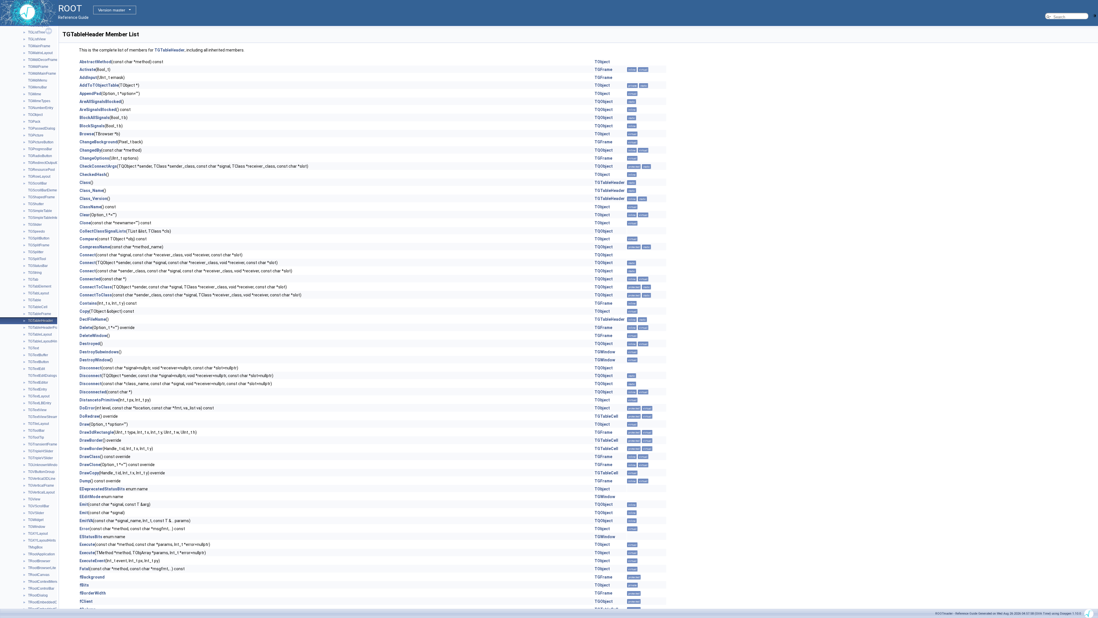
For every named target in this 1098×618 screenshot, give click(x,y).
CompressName (94, 247)
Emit (83, 504)
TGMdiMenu (37, 80)
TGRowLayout (39, 177)
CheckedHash (92, 174)
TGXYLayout (38, 534)
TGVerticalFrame (41, 486)
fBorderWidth (92, 593)
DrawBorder (91, 440)
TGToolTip (36, 437)
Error (84, 528)
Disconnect (90, 368)
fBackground (92, 577)
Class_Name (91, 190)
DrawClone (89, 464)
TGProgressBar (40, 149)
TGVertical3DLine (41, 479)
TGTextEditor (38, 383)
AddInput (88, 77)
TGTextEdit (36, 369)
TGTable (34, 300)
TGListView (37, 39)
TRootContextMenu (43, 582)
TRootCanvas (38, 575)
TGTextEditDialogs (42, 376)
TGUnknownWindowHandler (50, 465)
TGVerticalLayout (41, 492)
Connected (90, 279)
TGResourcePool (41, 170)
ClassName (90, 207)
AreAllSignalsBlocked (100, 101)
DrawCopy (89, 473)
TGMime (34, 94)
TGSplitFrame (38, 245)
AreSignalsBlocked (97, 109)
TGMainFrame (39, 46)
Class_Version (93, 198)
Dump (84, 481)
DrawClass (89, 456)
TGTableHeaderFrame (45, 328)
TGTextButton (38, 362)
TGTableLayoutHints (44, 341)
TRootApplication (41, 554)
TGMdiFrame (38, 67)
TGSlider (35, 225)
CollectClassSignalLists (102, 231)
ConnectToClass (95, 287)
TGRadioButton (40, 156)
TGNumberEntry (40, 108)
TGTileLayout (38, 424)
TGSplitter (35, 252)
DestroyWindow (94, 360)
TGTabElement (39, 286)
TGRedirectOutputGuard (47, 163)
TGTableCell (37, 307)
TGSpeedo (36, 231)
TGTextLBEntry (39, 403)
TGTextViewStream (43, 417)
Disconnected (92, 392)
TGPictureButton (40, 142)
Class (84, 182)
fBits (84, 585)
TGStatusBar (38, 266)
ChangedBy (90, 150)
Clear (84, 215)
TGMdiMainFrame (42, 74)
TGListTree (36, 32)
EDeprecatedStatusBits (102, 489)
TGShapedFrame (41, 197)
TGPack (34, 122)
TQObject (603, 101)
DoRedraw (89, 416)
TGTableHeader (40, 321)
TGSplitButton (38, 238)
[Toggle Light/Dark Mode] (1095, 15)
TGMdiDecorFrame (43, 60)
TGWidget (35, 520)
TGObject (35, 115)
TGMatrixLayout (40, 53)
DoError (87, 408)
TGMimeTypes (39, 101)
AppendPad (90, 93)
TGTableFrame (39, 314)
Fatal (84, 568)
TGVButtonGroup (41, 472)
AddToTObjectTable (98, 85)
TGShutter (36, 204)
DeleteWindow (93, 335)
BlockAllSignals (94, 117)
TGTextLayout (38, 396)
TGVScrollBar (38, 506)
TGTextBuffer (38, 355)
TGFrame (603, 69)
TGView (34, 499)
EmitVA (86, 520)
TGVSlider (36, 513)
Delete (85, 327)
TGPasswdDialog (41, 128)
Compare (88, 239)
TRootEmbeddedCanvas (47, 602)
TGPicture (35, 135)
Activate (87, 69)
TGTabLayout (38, 293)
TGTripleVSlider (40, 458)
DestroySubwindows (99, 352)
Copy (84, 311)
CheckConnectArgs (98, 166)
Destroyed (89, 343)
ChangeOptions (94, 158)
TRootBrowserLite (42, 568)
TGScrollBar (37, 183)
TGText (33, 348)
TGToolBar (36, 431)
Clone (85, 223)
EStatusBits (90, 536)
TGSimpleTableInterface (46, 218)
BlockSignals (92, 126)
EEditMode (89, 496)
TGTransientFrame (42, 444)
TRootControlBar (41, 589)
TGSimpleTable (40, 211)
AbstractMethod (95, 62)
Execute (87, 544)
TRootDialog (38, 595)
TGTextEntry (37, 389)
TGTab (33, 280)
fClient (86, 601)
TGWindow (36, 527)
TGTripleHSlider (40, 451)
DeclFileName (92, 319)
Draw (84, 424)
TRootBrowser (39, 561)
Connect (87, 255)
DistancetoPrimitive (98, 400)
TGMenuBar (37, 87)
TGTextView (37, 410)
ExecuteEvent (92, 560)
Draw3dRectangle (96, 432)
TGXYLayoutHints (42, 540)
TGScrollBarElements (44, 190)
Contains (88, 303)
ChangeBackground (98, 142)
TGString (35, 273)
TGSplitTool (37, 259)
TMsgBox (35, 547)
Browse (86, 134)
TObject (602, 62)
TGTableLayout (40, 334)
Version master (111, 10)
